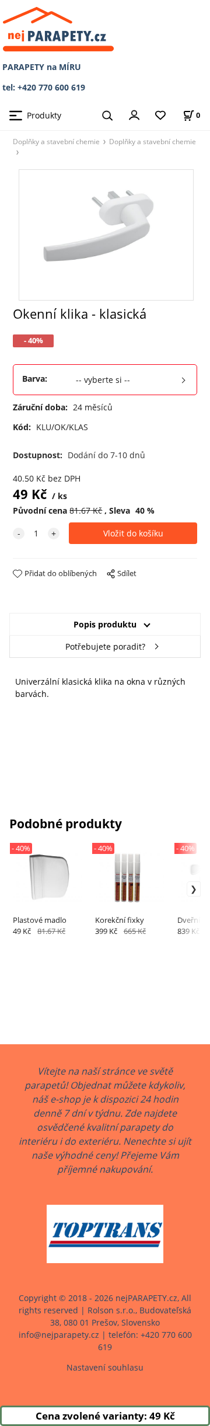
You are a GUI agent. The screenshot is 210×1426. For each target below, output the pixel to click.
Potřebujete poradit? (105, 646)
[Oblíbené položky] (160, 116)
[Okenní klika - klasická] (105, 234)
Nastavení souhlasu (105, 1367)
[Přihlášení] (134, 114)
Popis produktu (105, 624)
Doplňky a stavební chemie (56, 141)
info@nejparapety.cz (59, 1334)
